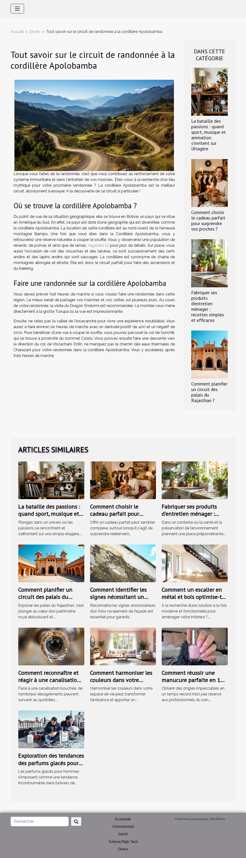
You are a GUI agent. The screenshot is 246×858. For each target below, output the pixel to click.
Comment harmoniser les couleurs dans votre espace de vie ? (121, 680)
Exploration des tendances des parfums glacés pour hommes (51, 763)
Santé (123, 833)
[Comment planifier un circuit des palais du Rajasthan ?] (209, 354)
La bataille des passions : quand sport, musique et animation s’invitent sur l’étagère (208, 135)
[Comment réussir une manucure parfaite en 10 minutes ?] (195, 646)
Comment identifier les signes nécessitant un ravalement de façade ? (119, 597)
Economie (123, 818)
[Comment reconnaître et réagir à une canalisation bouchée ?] (51, 646)
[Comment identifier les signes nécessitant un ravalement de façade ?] (123, 563)
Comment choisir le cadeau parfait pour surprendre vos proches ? (208, 220)
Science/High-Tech (123, 841)
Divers (34, 31)
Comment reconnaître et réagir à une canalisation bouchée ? (49, 680)
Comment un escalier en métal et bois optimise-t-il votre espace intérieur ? (194, 597)
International (123, 826)
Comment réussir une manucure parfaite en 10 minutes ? (192, 680)
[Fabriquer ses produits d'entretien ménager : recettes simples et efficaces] (209, 263)
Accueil (17, 31)
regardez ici (98, 245)
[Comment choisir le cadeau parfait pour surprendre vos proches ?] (209, 182)
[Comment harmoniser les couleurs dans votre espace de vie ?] (123, 646)
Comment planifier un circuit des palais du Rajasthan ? (209, 392)
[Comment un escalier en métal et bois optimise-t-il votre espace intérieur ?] (195, 563)
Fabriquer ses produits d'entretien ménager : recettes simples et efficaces (207, 306)
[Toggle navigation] (17, 8)
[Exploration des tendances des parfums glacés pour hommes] (51, 729)
